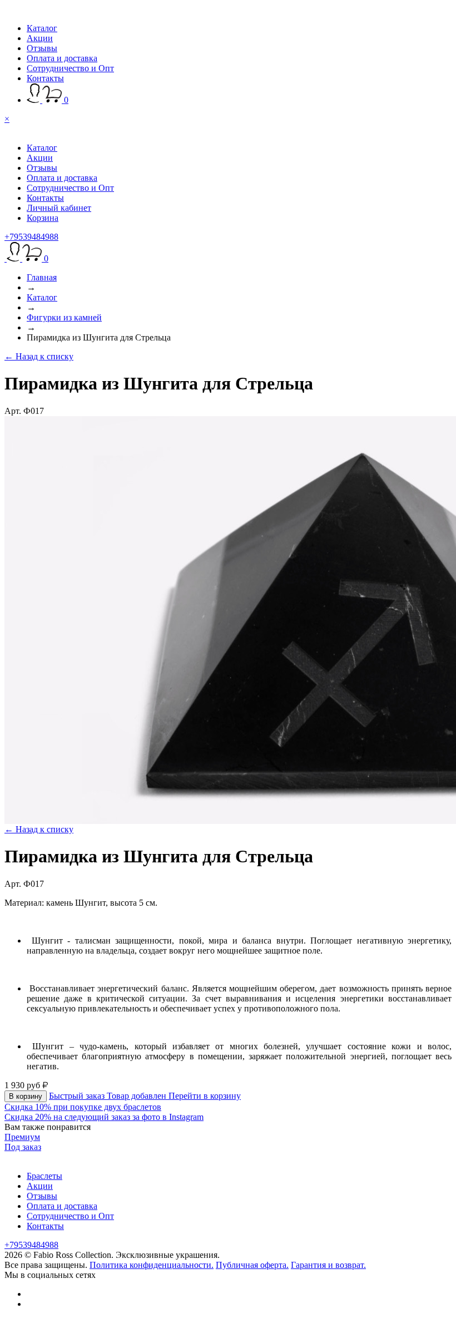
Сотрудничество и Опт (70, 68)
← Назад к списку (38, 356)
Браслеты (44, 1176)
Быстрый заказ (78, 1095)
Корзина (42, 218)
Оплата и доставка (62, 58)
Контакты (45, 78)
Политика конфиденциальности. (152, 1265)
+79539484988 (31, 236)
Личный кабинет (59, 208)
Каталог (42, 28)
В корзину (25, 1096)
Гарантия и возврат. (328, 1265)
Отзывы (42, 48)
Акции (40, 38)
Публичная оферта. (252, 1265)
